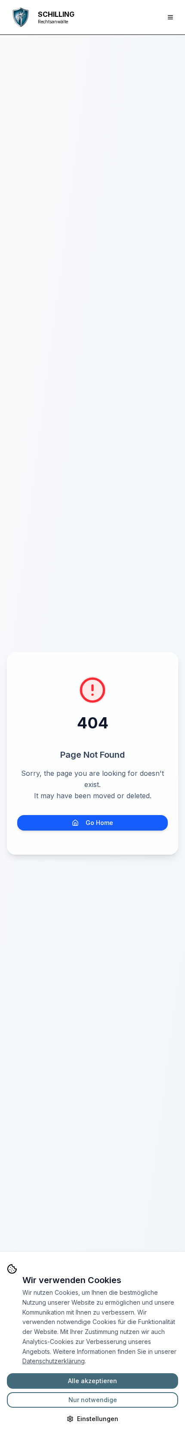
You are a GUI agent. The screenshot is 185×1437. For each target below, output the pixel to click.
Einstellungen (97, 1418)
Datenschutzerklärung (53, 1361)
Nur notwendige (92, 1399)
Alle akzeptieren (92, 1380)
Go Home (99, 822)
